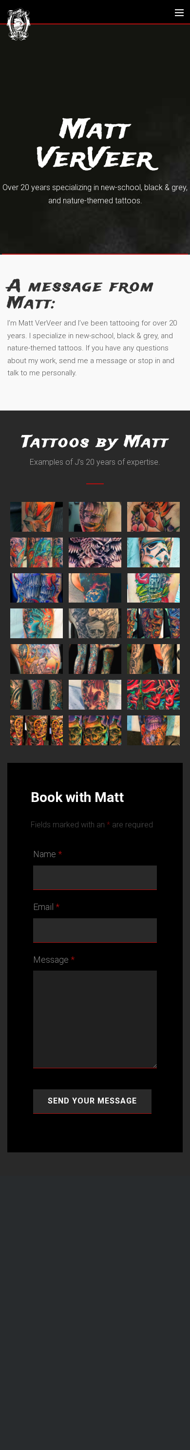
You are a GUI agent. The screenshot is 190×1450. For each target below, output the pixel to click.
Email (46, 907)
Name (47, 854)
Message (54, 959)
